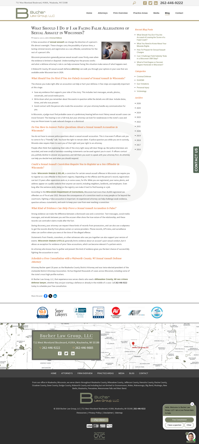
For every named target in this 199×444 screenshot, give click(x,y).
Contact (179, 13)
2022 (138, 121)
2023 (138, 117)
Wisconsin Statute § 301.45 (51, 173)
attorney (75, 69)
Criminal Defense (56, 38)
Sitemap (119, 413)
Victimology (141, 91)
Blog (167, 13)
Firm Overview (120, 13)
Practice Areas (140, 13)
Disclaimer (108, 413)
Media (156, 13)
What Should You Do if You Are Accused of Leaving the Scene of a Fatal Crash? (151, 37)
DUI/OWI (140, 80)
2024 (138, 112)
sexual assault (57, 42)
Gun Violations (143, 84)
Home (89, 13)
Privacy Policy (94, 413)
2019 (138, 135)
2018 (138, 140)
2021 (138, 126)
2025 (138, 108)
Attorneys (103, 13)
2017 (138, 144)
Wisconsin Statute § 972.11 (51, 241)
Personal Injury (143, 88)
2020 (138, 131)
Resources (81, 413)
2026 (138, 103)
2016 (138, 149)
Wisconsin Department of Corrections (64, 192)
